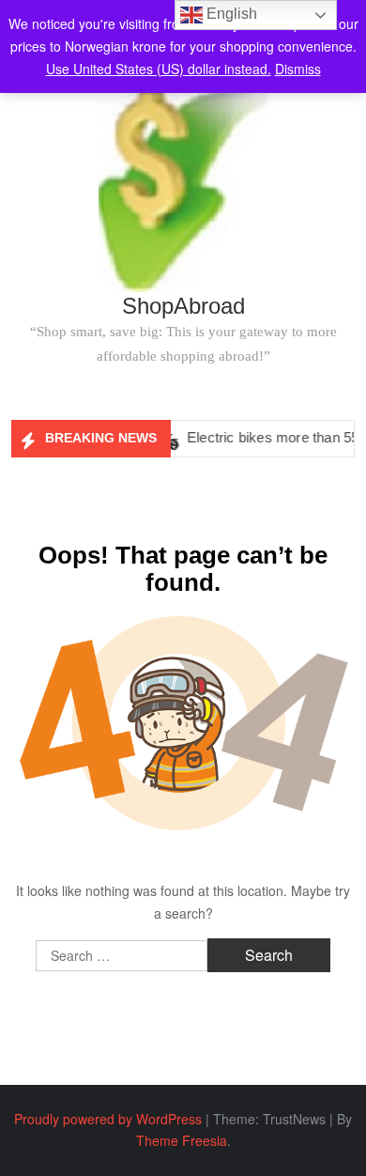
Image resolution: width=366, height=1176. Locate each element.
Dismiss (298, 68)
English (230, 14)
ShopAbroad (183, 305)
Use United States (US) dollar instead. (158, 68)
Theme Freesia (181, 1140)
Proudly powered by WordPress (108, 1118)
